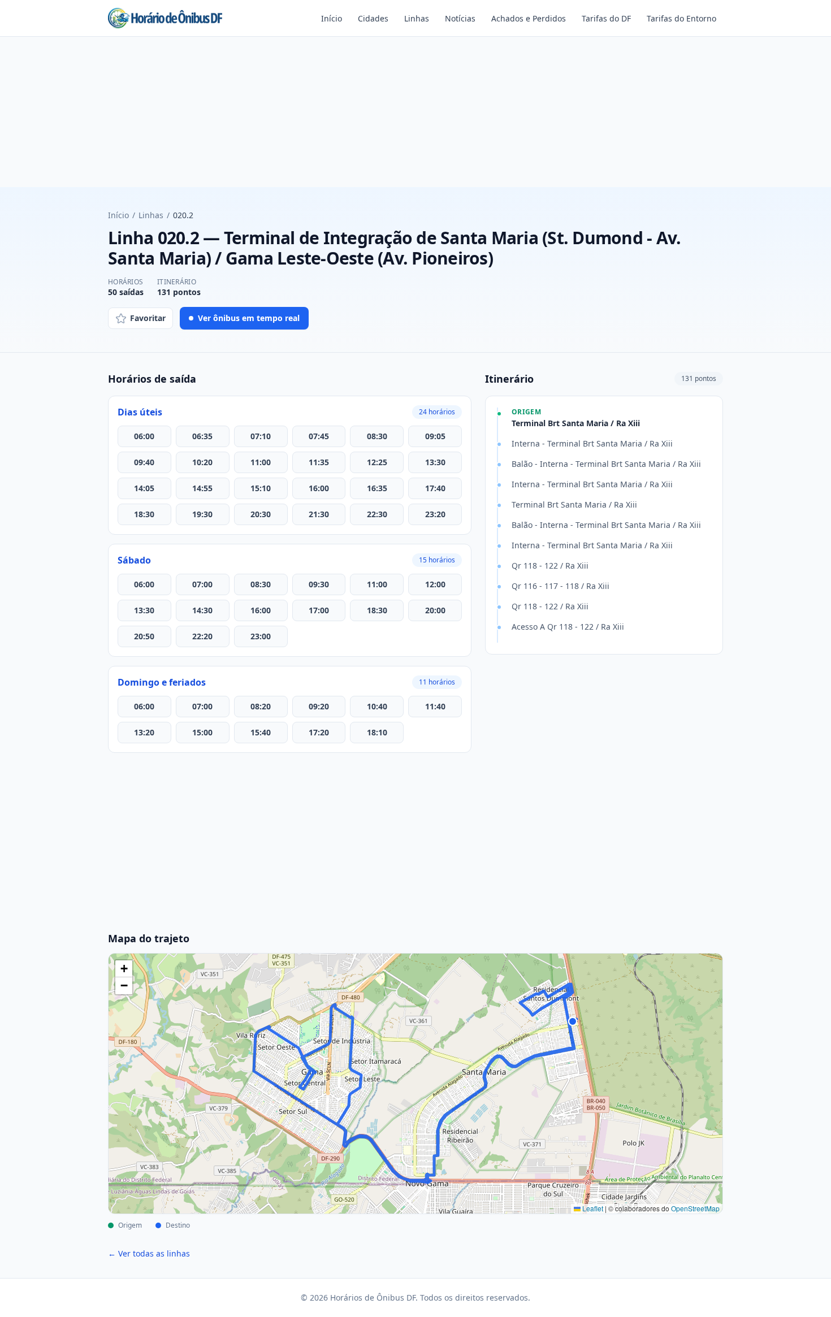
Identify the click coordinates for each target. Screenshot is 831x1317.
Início (331, 18)
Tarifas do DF (606, 18)
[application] (415, 1084)
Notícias (460, 18)
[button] (123, 968)
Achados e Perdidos (528, 18)
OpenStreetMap (695, 1208)
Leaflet (592, 1208)
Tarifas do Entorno (681, 18)
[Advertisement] (415, 116)
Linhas (416, 18)
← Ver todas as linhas (149, 1253)
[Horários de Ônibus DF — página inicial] (165, 18)
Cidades (373, 18)
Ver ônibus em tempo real (249, 318)
